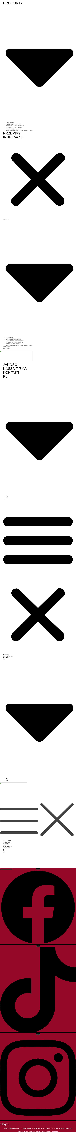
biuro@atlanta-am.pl (67, 1128)
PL (7, 496)
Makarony (10, 123)
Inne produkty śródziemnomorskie (19, 130)
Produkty (7, 840)
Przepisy (12, 133)
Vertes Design (55, 1131)
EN (7, 497)
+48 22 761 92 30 (37, 1128)
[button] (38, 179)
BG (7, 499)
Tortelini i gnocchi (13, 129)
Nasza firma (15, 369)
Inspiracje (13, 137)
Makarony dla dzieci (13, 124)
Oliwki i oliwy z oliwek (14, 127)
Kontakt (11, 372)
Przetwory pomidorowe (15, 126)
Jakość (10, 365)
